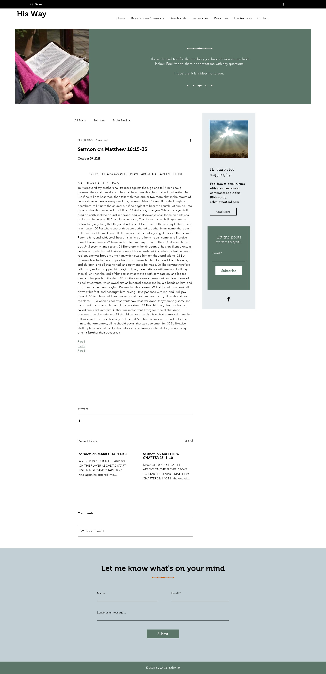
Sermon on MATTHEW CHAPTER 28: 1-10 (161, 456)
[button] (242, 18)
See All (189, 440)
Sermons (99, 120)
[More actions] (190, 140)
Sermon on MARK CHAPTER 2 (103, 454)
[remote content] (135, 168)
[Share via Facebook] (79, 421)
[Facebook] (284, 4)
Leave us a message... (111, 612)
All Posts (80, 120)
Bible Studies (122, 120)
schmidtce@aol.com (224, 202)
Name (101, 593)
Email (216, 253)
